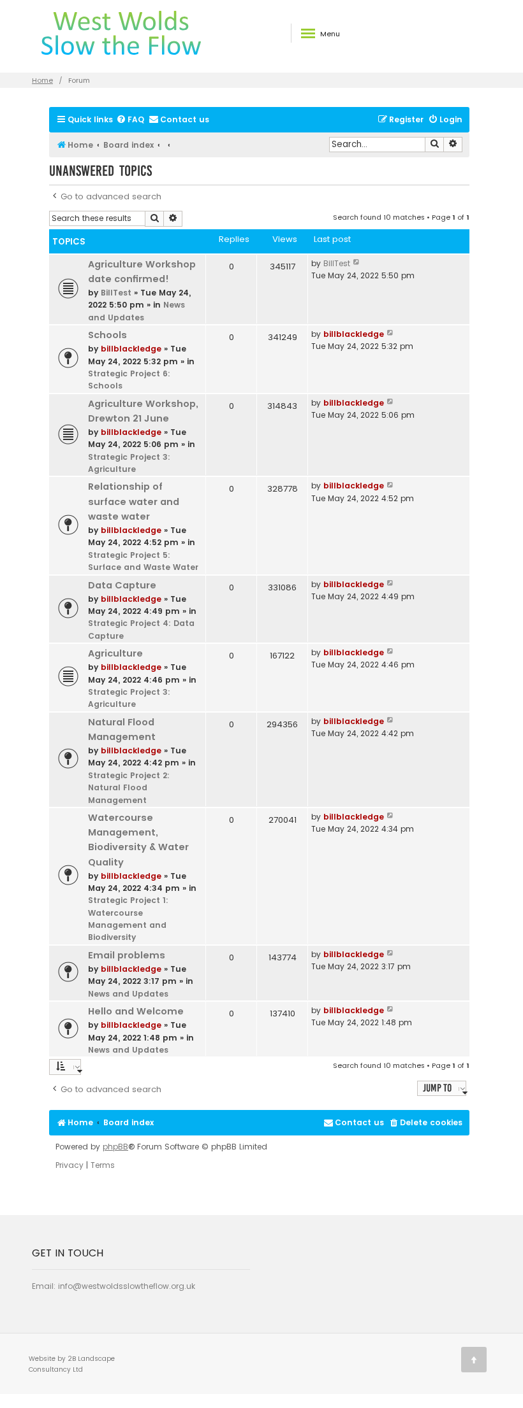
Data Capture (122, 585)
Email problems (126, 955)
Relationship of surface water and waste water (133, 501)
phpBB (115, 1147)
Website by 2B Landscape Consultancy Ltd (72, 1364)
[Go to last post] (357, 263)
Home (42, 80)
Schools (107, 335)
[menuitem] (130, 120)
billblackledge (131, 348)
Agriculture (115, 653)
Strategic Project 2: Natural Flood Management (129, 788)
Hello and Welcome (136, 1011)
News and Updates (128, 993)
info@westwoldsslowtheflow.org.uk (126, 1286)
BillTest (116, 292)
